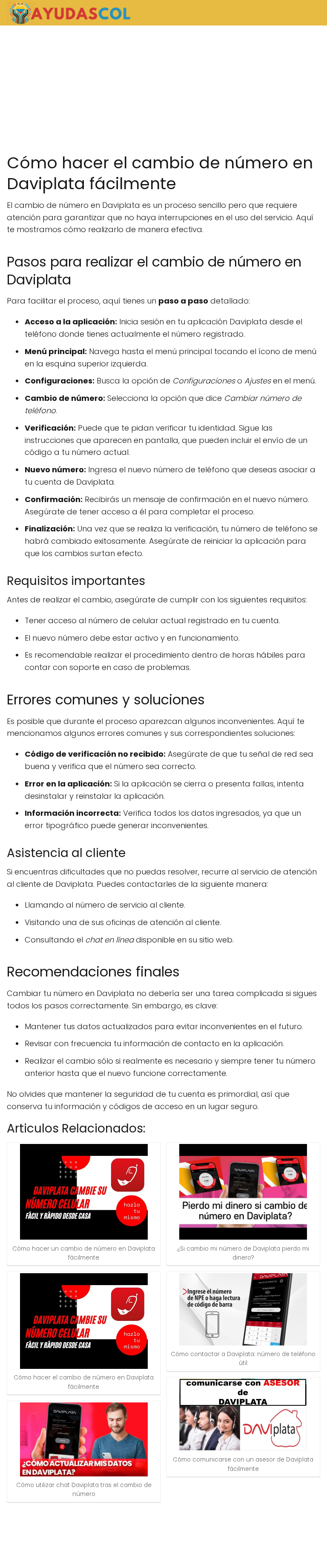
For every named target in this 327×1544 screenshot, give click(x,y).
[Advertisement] (163, 89)
